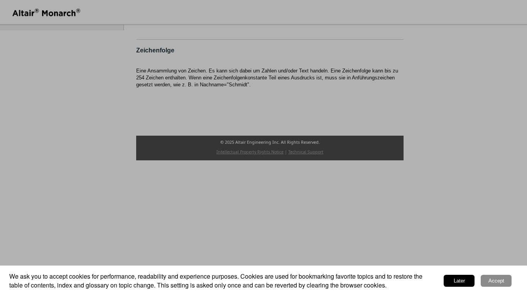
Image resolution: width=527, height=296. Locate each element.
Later (459, 281)
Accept (496, 281)
